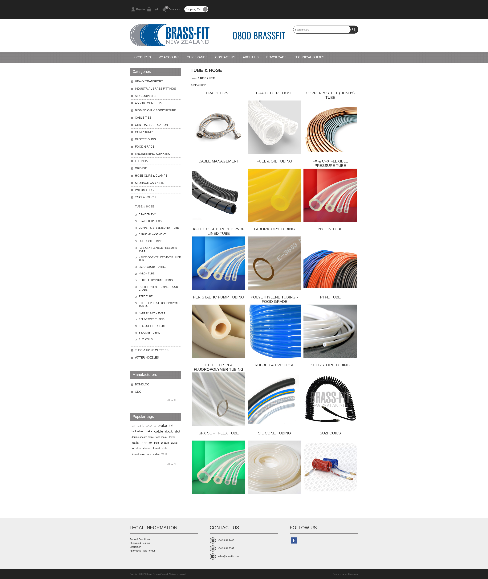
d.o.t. (169, 431)
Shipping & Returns (140, 543)
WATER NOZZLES (147, 357)
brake (148, 431)
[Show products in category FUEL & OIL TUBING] (274, 195)
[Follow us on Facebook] (294, 540)
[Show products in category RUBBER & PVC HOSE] (274, 399)
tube (149, 454)
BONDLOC (142, 384)
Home (194, 78)
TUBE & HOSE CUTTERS (152, 350)
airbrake (160, 426)
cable (158, 431)
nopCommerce (351, 574)
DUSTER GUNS (145, 139)
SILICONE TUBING (274, 433)
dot (177, 431)
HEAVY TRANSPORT (149, 81)
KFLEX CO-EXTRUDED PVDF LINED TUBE (218, 231)
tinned (147, 448)
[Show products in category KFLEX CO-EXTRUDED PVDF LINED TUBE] (219, 263)
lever (172, 437)
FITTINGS (141, 161)
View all (172, 400)
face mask (161, 437)
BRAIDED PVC (218, 93)
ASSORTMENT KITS (148, 103)
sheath (165, 442)
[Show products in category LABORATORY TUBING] (274, 263)
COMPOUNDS (144, 132)
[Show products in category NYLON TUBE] (330, 263)
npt (144, 443)
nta (150, 442)
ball (171, 425)
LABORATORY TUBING (274, 229)
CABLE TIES (143, 117)
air (134, 426)
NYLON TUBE (330, 229)
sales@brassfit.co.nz (228, 556)
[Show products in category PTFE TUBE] (330, 331)
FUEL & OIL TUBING (274, 161)
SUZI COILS (330, 433)
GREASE (141, 168)
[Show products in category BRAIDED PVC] (219, 127)
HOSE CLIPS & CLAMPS (151, 175)
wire (164, 454)
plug (156, 442)
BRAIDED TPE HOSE (274, 93)
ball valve (137, 431)
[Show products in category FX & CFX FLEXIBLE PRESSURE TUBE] (330, 195)
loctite (136, 442)
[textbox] (322, 29)
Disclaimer (135, 547)
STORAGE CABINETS (149, 182)
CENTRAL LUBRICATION (151, 124)
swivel (174, 442)
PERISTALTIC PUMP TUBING (218, 297)
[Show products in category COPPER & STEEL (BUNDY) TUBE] (330, 127)
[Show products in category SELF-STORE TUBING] (330, 399)
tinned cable (159, 448)
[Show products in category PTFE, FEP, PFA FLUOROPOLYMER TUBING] (219, 399)
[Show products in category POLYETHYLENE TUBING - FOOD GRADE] (274, 331)
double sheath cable (143, 437)
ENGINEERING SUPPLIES (152, 153)
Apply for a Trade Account (143, 550)
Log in (156, 9)
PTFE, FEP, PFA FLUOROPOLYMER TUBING (218, 367)
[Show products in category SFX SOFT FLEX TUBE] (219, 467)
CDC (138, 391)
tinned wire (138, 454)
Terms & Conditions (140, 539)
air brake (144, 426)
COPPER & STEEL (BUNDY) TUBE (330, 95)
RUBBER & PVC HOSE (274, 365)
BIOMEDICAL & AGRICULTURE (155, 110)
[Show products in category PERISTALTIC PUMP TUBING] (219, 331)
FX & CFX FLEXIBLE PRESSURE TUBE (330, 163)
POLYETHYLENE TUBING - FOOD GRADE (274, 299)
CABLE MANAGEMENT (218, 161)
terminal (136, 448)
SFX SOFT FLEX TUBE (219, 433)
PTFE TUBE (330, 297)
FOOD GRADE (144, 146)
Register (140, 9)
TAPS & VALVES (145, 197)
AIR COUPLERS (145, 95)
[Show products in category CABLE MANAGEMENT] (219, 195)
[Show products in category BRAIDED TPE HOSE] (274, 127)
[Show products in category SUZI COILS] (330, 467)
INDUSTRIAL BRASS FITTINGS (155, 88)
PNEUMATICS (144, 190)
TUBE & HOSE (144, 206)
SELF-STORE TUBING (330, 365)
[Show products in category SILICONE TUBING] (274, 467)
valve (156, 454)
